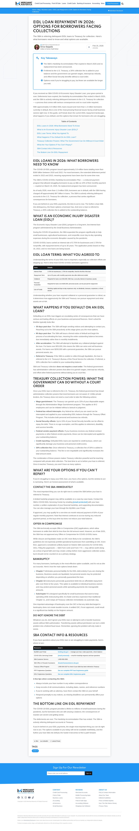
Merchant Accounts (82, 792)
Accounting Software (82, 803)
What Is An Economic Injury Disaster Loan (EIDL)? (57, 130)
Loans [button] (64, 3)
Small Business (57, 806)
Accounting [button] (96, 3)
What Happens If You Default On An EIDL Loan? (56, 137)
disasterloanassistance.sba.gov (68, 663)
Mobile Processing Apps (83, 795)
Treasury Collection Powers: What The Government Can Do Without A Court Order (70, 141)
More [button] (102, 3)
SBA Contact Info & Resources (49, 148)
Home (34, 9)
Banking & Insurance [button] (84, 3)
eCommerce (57, 803)
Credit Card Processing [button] (42, 3)
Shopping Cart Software (83, 806)
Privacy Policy (103, 806)
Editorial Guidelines (105, 798)
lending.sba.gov (63, 652)
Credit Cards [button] (71, 3)
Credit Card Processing (60, 792)
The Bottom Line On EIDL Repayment (52, 152)
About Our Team (104, 795)
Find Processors (112, 3)
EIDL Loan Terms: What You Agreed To (53, 133)
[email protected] (80, 502)
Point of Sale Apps (81, 800)
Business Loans (47, 9)
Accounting (56, 800)
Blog (39, 9)
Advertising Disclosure (29, 820)
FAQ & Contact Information (107, 792)
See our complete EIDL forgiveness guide (71, 674)
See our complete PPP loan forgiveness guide (73, 670)
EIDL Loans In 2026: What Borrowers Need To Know (58, 126)
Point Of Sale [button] (56, 3)
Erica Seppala (46, 47)
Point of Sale (57, 795)
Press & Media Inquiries (106, 800)
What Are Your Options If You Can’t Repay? (54, 145)
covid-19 (35, 751)
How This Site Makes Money (108, 803)
